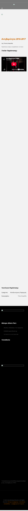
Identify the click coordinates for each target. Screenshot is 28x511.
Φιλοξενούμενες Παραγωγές (18, 292)
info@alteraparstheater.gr (10, 331)
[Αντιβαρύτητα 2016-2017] (14, 24)
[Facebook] (10, 496)
